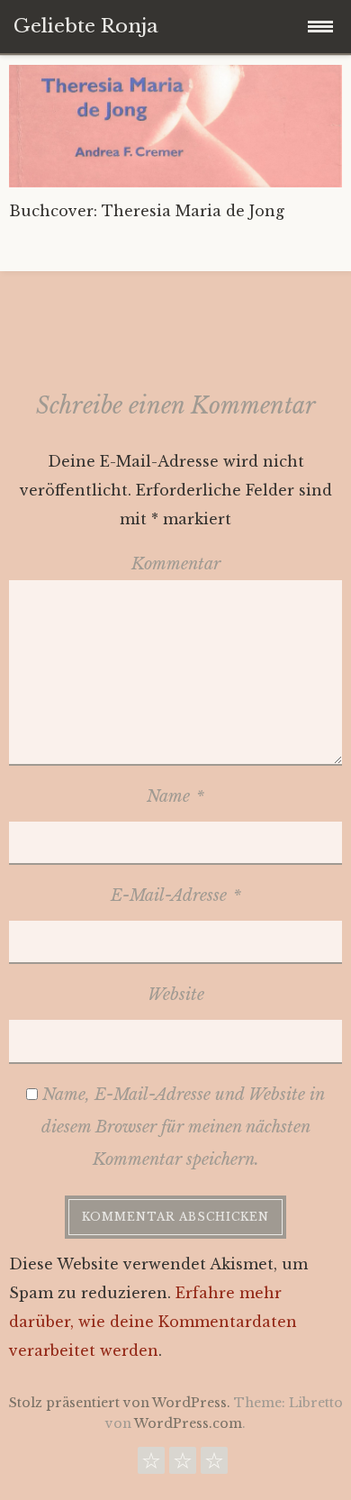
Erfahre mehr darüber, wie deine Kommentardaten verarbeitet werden (153, 1321)
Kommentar (175, 564)
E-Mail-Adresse (176, 895)
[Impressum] (214, 1465)
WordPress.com (188, 1423)
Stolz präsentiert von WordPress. (119, 1403)
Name (175, 796)
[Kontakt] (151, 1465)
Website (176, 995)
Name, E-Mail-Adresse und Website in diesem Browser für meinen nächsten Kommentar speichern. (183, 1127)
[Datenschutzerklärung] (182, 1465)
